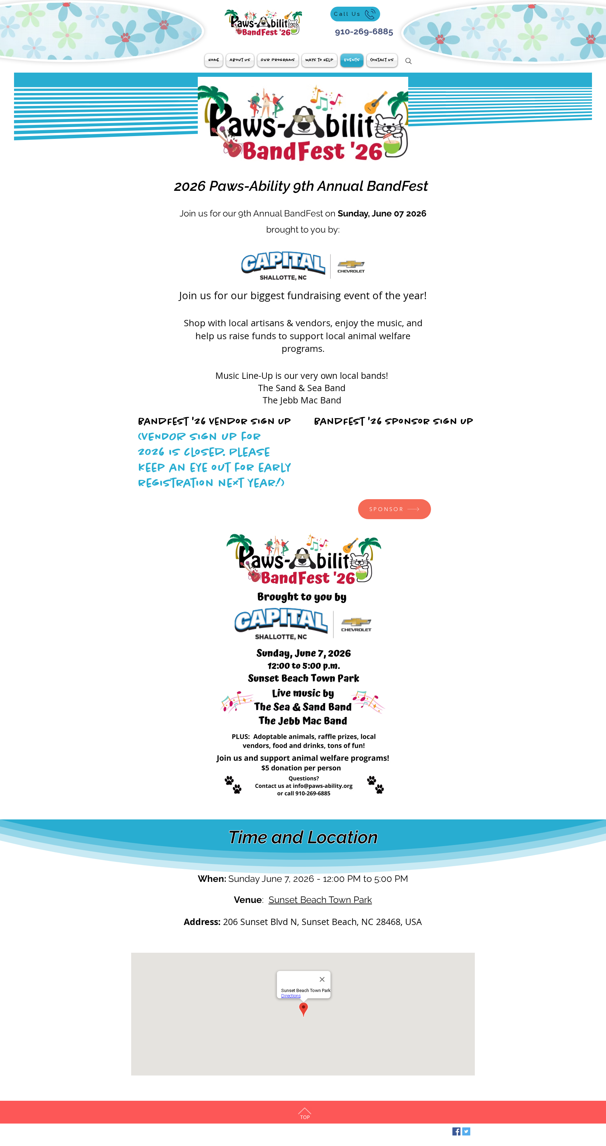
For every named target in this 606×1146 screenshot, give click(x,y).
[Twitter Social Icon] (466, 1131)
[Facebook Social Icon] (456, 1131)
